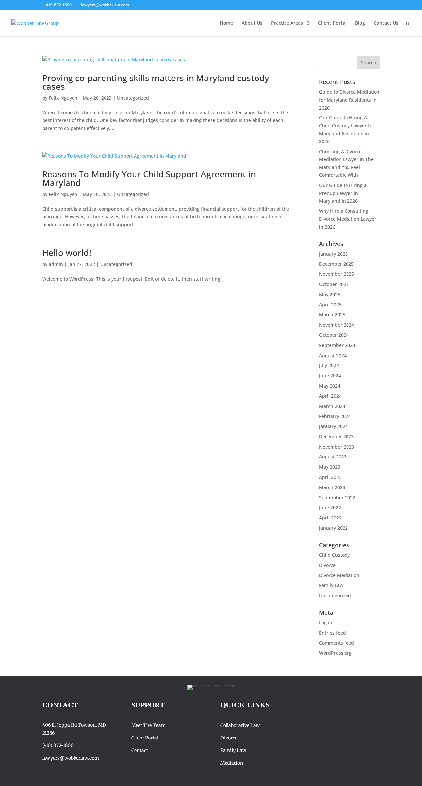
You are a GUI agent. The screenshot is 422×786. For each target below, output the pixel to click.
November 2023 (336, 447)
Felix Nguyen (63, 98)
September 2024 (337, 345)
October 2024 (334, 335)
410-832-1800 (59, 5)
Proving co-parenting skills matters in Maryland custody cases (155, 82)
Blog (360, 23)
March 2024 (332, 406)
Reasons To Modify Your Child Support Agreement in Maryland (149, 178)
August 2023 (333, 457)
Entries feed (332, 633)
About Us (252, 23)
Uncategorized (133, 98)
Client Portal (332, 23)
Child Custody (334, 555)
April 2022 (330, 518)
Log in (325, 622)
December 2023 (336, 436)
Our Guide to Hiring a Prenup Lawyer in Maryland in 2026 (343, 193)
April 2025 (330, 304)
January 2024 (333, 426)
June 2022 (330, 507)
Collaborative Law (240, 725)
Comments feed (336, 643)
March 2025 (332, 314)
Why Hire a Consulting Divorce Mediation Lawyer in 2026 (347, 219)
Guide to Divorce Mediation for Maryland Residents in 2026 (349, 100)
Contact (139, 750)
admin (56, 264)
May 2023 (329, 467)
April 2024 (330, 396)
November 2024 (336, 325)
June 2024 (330, 375)
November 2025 (336, 274)
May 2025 (329, 294)
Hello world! (66, 253)
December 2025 (336, 264)
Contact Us (386, 23)
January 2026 (333, 254)
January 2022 (333, 528)
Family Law (331, 585)
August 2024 (333, 355)
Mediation (232, 763)
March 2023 (332, 487)
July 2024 (329, 365)
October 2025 (334, 284)
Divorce (327, 565)
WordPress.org (335, 653)
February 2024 (335, 416)
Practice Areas (287, 23)
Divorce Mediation (339, 575)
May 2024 (329, 386)
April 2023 (330, 477)
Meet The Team (148, 725)
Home (226, 23)
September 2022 (337, 497)
